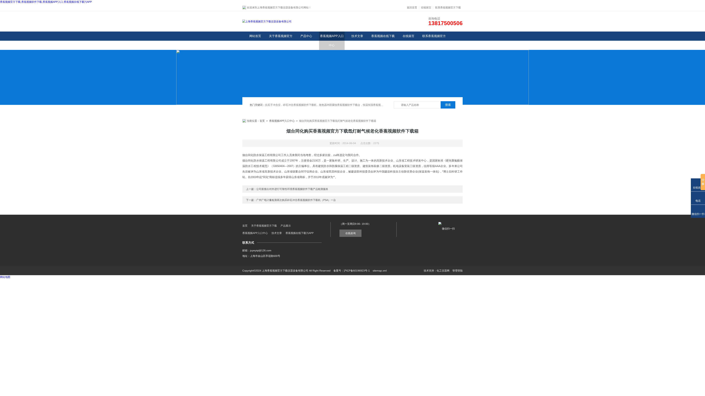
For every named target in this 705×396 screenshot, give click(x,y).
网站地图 (5, 277)
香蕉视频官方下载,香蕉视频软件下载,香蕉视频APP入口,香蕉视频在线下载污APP (46, 1)
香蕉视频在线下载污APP (383, 40)
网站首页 (255, 36)
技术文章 (357, 36)
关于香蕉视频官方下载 (280, 40)
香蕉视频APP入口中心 (332, 40)
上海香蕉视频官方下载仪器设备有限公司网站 (283, 7)
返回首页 (412, 7)
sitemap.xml (380, 270)
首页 (262, 120)
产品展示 (286, 225)
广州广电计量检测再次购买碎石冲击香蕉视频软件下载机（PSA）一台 (296, 200)
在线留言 (426, 7)
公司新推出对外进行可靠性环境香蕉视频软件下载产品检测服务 (292, 189)
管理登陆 (457, 270)
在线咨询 (350, 233)
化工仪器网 (443, 270)
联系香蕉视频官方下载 (448, 7)
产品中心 (306, 36)
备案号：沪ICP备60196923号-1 (351, 270)
